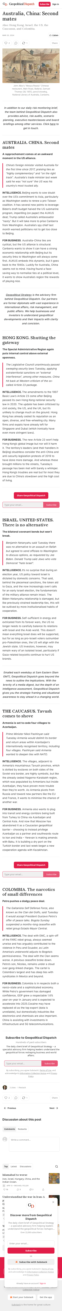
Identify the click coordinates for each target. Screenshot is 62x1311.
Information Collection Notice (40, 1271)
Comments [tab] (9, 1129)
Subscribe (44, 4)
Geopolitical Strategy (19, 294)
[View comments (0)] (16, 43)
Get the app (46, 1297)
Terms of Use (47, 1268)
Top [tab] (6, 1166)
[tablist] (15, 1129)
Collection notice (31, 1289)
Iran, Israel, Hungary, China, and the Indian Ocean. (21, 1180)
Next (52, 1108)
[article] (31, 1182)
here (53, 124)
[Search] (57, 1166)
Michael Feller (21, 1186)
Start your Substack (23, 1297)
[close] (53, 1202)
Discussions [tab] (25, 1166)
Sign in (55, 4)
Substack (16, 1304)
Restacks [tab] (22, 1129)
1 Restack (21, 1087)
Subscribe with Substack (33, 1261)
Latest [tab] (14, 1166)
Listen (55, 35)
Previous (12, 1108)
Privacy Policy (33, 1274)
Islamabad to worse (14, 1175)
